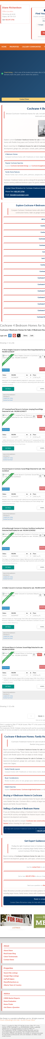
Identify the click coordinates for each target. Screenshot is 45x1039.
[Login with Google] (14, 337)
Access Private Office (28, 1020)
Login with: (3, 336)
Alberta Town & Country (12, 985)
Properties (14, 47)
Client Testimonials (11, 956)
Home (4, 47)
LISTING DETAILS (8, 389)
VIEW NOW (16, 923)
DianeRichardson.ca (11, 982)
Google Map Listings (11, 976)
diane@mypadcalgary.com (19, 195)
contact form (36, 867)
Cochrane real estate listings (19, 166)
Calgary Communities (31, 47)
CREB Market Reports (12, 998)
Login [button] (31, 335)
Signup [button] (25, 335)
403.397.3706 (9, 20)
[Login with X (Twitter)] (18, 337)
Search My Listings (11, 973)
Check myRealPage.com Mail (9, 1020)
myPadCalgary (9, 979)
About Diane (8, 950)
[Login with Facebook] (10, 337)
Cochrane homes (15, 789)
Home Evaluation (10, 1001)
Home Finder (8, 1004)
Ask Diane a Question (11, 1007)
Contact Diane (9, 960)
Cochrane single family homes (31, 789)
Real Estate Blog (10, 953)
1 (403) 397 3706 (8, 398)
